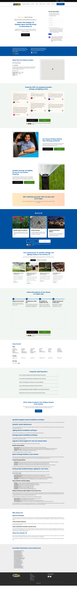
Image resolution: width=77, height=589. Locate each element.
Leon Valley (23, 349)
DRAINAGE (38, 260)
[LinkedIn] (50, 576)
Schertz (13, 350)
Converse (49, 349)
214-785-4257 (26, 34)
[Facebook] (48, 576)
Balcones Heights (14, 349)
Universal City (59, 349)
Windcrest (13, 351)
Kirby (40, 349)
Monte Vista (50, 348)
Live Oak (31, 349)
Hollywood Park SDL (42, 351)
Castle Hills (58, 348)
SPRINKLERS (33, 260)
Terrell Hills (41, 348)
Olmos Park (23, 348)
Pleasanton (40, 350)
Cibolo (22, 350)
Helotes (31, 350)
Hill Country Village (33, 351)
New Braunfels (59, 350)
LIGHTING (44, 260)
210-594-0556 (16, 65)
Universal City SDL (24, 352)
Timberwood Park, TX (15, 352)
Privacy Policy (32, 580)
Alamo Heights (32, 348)
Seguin (49, 350)
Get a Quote (45, 120)
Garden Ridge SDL (24, 351)
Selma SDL (49, 351)
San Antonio (14, 348)
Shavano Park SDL (59, 351)
